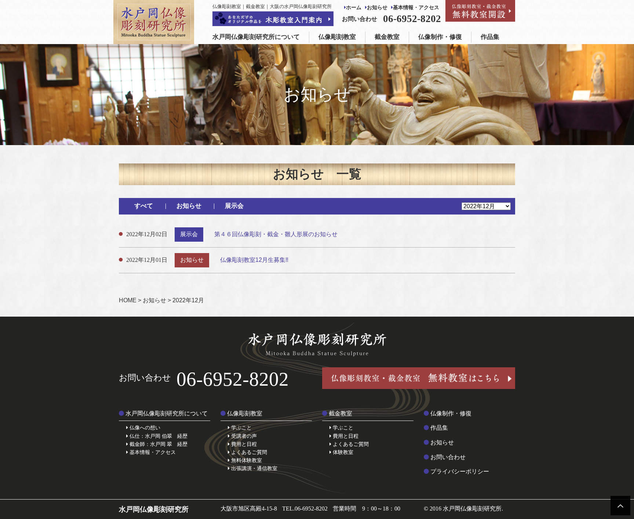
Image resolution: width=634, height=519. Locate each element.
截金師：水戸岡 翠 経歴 (157, 444)
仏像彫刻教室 (337, 36)
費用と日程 (243, 444)
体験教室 (342, 452)
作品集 (490, 36)
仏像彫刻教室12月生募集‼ (254, 260)
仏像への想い (144, 427)
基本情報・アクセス (416, 7)
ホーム (353, 7)
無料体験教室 (246, 460)
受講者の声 (243, 436)
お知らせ (377, 7)
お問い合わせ (447, 457)
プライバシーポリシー (459, 471)
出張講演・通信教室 (253, 468)
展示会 (234, 205)
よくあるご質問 (248, 452)
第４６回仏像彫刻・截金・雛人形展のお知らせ (276, 234)
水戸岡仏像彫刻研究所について (256, 36)
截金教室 (387, 36)
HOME (127, 300)
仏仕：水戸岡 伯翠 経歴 (157, 436)
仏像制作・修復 (440, 36)
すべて (143, 205)
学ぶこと (241, 427)
